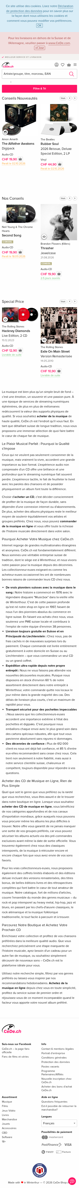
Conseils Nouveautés (19, 98)
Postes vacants (50, 1066)
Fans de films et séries (15, 1056)
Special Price (13, 301)
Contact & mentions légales (57, 1049)
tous (63, 98)
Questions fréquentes (54, 1101)
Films (5, 1106)
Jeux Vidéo (8, 1110)
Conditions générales (54, 1057)
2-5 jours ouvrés (50, 278)
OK (39, 25)
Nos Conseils (13, 198)
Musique (7, 1101)
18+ (4, 1141)
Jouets (6, 1123)
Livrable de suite (11, 354)
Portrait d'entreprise (53, 1053)
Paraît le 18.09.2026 (13, 256)
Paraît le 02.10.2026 (13, 163)
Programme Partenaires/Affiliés (52, 1072)
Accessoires (9, 1128)
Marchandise (9, 1119)
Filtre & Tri (39, 88)
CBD (4, 1132)
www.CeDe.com (59, 43)
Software (7, 1137)
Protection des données (55, 1062)
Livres (5, 1115)
